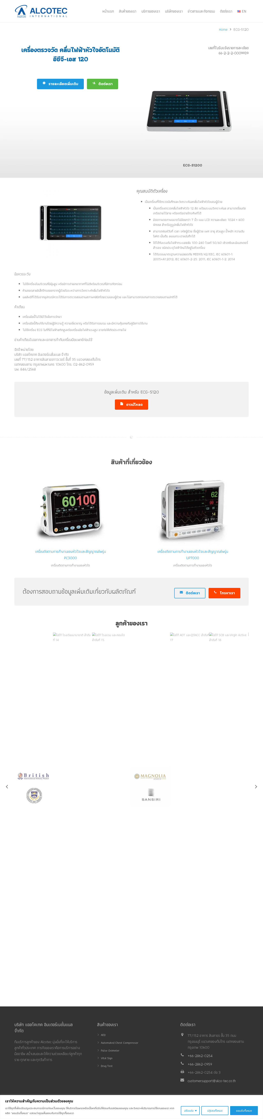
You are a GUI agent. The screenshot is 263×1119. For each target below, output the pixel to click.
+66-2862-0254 (200, 1056)
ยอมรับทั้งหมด (244, 1110)
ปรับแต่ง (189, 1110)
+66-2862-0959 (200, 1064)
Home (223, 29)
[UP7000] (193, 509)
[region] (131, 1107)
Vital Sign (106, 1058)
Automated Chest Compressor (119, 1042)
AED (103, 1034)
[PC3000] (70, 509)
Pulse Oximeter (110, 1050)
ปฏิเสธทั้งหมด (215, 1110)
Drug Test (107, 1065)
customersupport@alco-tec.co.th (212, 1081)
